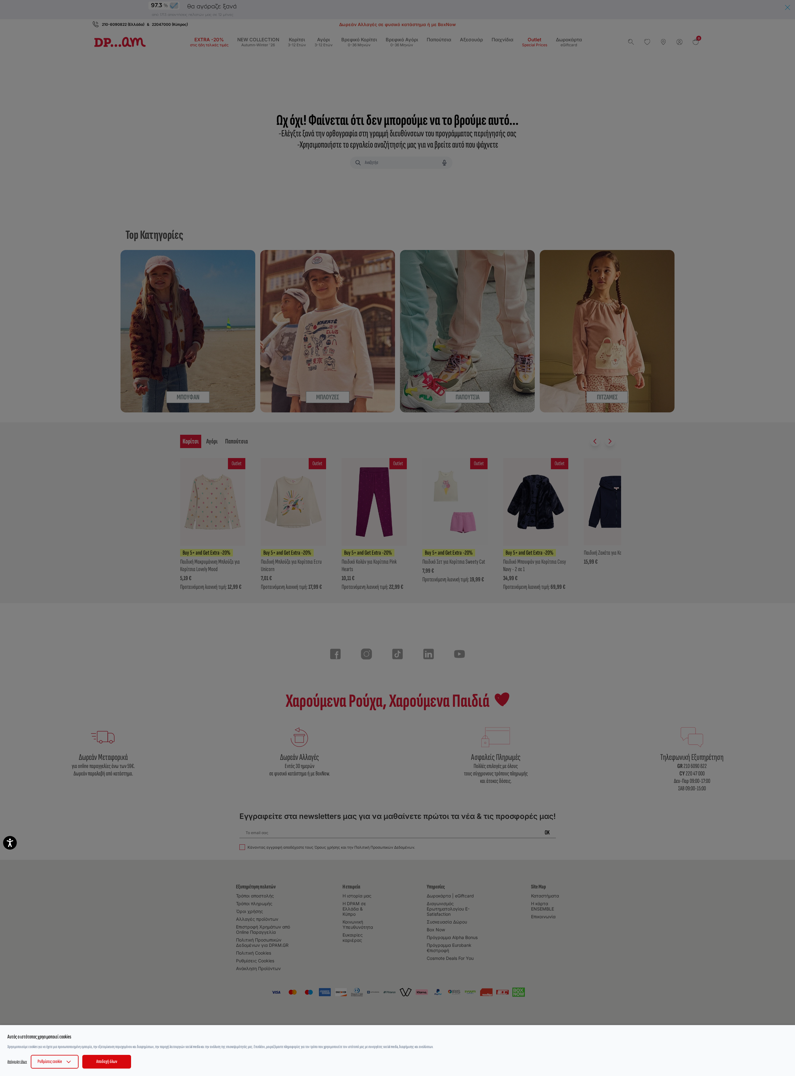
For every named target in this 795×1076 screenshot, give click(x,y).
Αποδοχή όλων (106, 1062)
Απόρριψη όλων (17, 1061)
